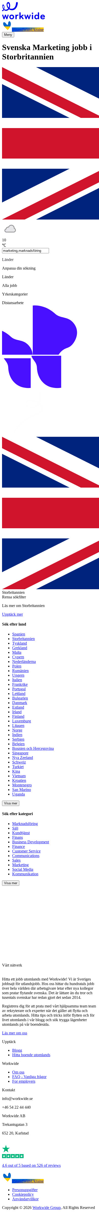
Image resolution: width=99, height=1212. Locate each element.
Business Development (30, 842)
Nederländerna (24, 661)
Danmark (19, 703)
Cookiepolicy (23, 1194)
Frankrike (20, 684)
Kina (16, 771)
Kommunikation (25, 874)
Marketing (20, 865)
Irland (17, 712)
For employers (23, 1081)
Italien (17, 680)
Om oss (18, 1072)
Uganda (18, 794)
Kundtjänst (21, 833)
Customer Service (26, 851)
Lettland (18, 693)
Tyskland (19, 643)
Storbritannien (23, 638)
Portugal (19, 689)
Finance (18, 846)
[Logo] (49, 11)
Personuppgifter (25, 1190)
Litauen (18, 725)
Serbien (18, 739)
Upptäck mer (12, 614)
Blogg (17, 1050)
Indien (17, 735)
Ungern (18, 675)
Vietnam (19, 776)
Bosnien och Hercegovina (33, 748)
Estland (18, 707)
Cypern (18, 657)
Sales (16, 860)
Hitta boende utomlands (31, 1055)
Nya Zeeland (22, 757)
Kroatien (19, 780)
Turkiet (18, 767)
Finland (18, 716)
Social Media (22, 869)
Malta (16, 652)
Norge (17, 730)
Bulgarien (20, 698)
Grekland (19, 648)
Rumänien (20, 671)
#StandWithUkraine (28, 29)
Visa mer (10, 803)
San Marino (21, 789)
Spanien (18, 634)
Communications (25, 855)
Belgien (18, 744)
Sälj (15, 828)
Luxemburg (21, 721)
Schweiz (19, 762)
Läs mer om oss (14, 1033)
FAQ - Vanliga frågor (29, 1077)
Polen (16, 666)
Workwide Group (46, 1207)
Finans (17, 837)
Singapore (20, 753)
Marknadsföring (25, 823)
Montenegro (22, 785)
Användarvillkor (25, 1199)
